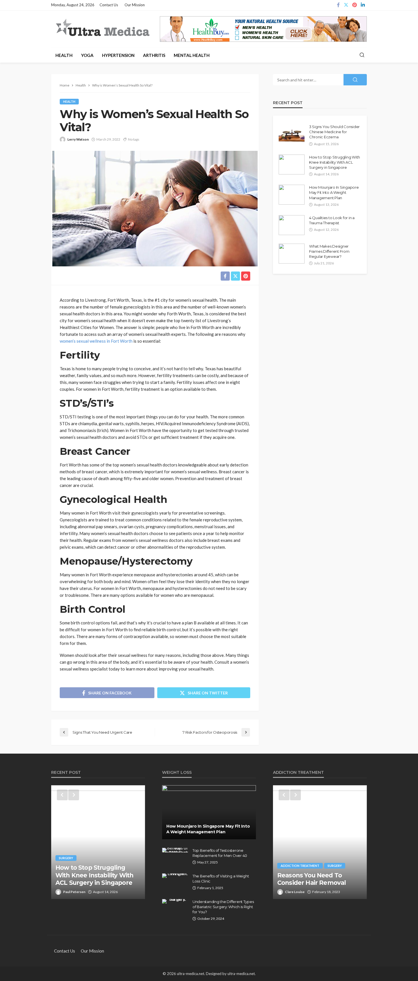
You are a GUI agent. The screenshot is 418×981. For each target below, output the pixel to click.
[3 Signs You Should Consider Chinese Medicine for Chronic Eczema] (292, 134)
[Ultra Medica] (102, 28)
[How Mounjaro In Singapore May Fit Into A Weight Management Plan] (292, 195)
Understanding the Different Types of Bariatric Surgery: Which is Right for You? (223, 906)
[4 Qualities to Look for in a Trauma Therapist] (292, 225)
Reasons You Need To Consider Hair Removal (311, 879)
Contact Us (109, 5)
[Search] (362, 55)
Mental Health (192, 55)
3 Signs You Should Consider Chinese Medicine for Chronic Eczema (334, 131)
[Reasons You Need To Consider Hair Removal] (320, 842)
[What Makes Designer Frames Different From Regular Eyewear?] (292, 254)
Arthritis (154, 55)
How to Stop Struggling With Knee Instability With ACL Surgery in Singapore (334, 162)
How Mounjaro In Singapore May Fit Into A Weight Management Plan (334, 192)
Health (64, 55)
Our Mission (135, 5)
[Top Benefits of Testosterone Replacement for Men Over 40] (175, 850)
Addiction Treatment (300, 865)
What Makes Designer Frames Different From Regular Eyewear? (329, 251)
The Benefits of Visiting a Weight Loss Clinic (221, 878)
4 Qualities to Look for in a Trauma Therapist (332, 220)
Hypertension (118, 55)
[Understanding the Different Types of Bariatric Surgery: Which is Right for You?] (175, 901)
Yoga (87, 55)
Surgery (66, 858)
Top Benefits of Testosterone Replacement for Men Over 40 (220, 853)
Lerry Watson (78, 139)
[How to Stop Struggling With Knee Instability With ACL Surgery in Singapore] (292, 164)
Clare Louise (295, 892)
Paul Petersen (74, 892)
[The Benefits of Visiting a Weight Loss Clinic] (175, 875)
